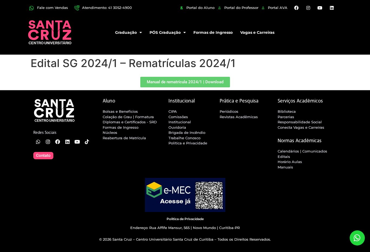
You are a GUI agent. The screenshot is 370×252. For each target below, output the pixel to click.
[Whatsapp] (38, 142)
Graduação (126, 32)
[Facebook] (296, 8)
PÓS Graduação (165, 32)
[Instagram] (308, 8)
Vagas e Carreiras (257, 32)
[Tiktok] (87, 142)
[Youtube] (320, 8)
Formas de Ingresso (213, 32)
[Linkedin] (331, 8)
